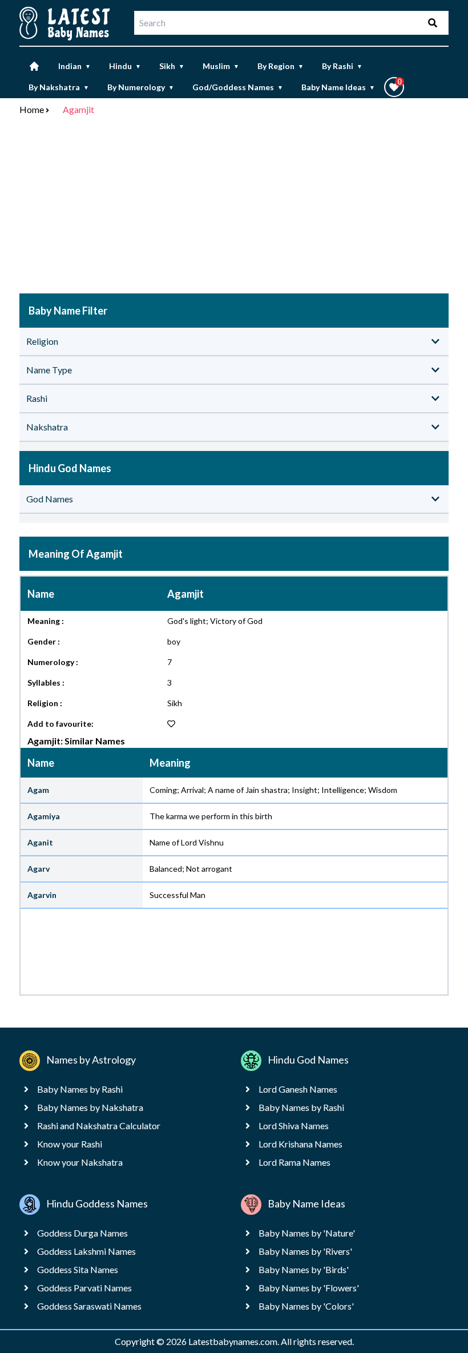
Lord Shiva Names (294, 1125)
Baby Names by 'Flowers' (309, 1287)
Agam (38, 790)
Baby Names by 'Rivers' (305, 1251)
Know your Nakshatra (80, 1162)
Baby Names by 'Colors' (306, 1305)
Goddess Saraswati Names (89, 1305)
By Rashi (342, 66)
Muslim (221, 66)
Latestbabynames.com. (234, 1341)
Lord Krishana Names (300, 1143)
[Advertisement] (234, 207)
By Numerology (140, 87)
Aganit (40, 842)
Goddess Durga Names (82, 1232)
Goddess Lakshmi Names (86, 1251)
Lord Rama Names (294, 1162)
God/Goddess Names (237, 87)
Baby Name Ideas (338, 87)
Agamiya (43, 816)
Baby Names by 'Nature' (307, 1232)
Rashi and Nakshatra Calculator (98, 1125)
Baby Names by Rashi (80, 1089)
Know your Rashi (69, 1143)
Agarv (38, 868)
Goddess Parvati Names (84, 1287)
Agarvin (42, 895)
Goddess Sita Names (77, 1269)
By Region (280, 66)
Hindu (125, 66)
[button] (394, 87)
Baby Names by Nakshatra (90, 1107)
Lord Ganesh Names (298, 1089)
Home (31, 109)
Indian (74, 66)
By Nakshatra (59, 87)
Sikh (171, 66)
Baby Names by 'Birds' (304, 1269)
